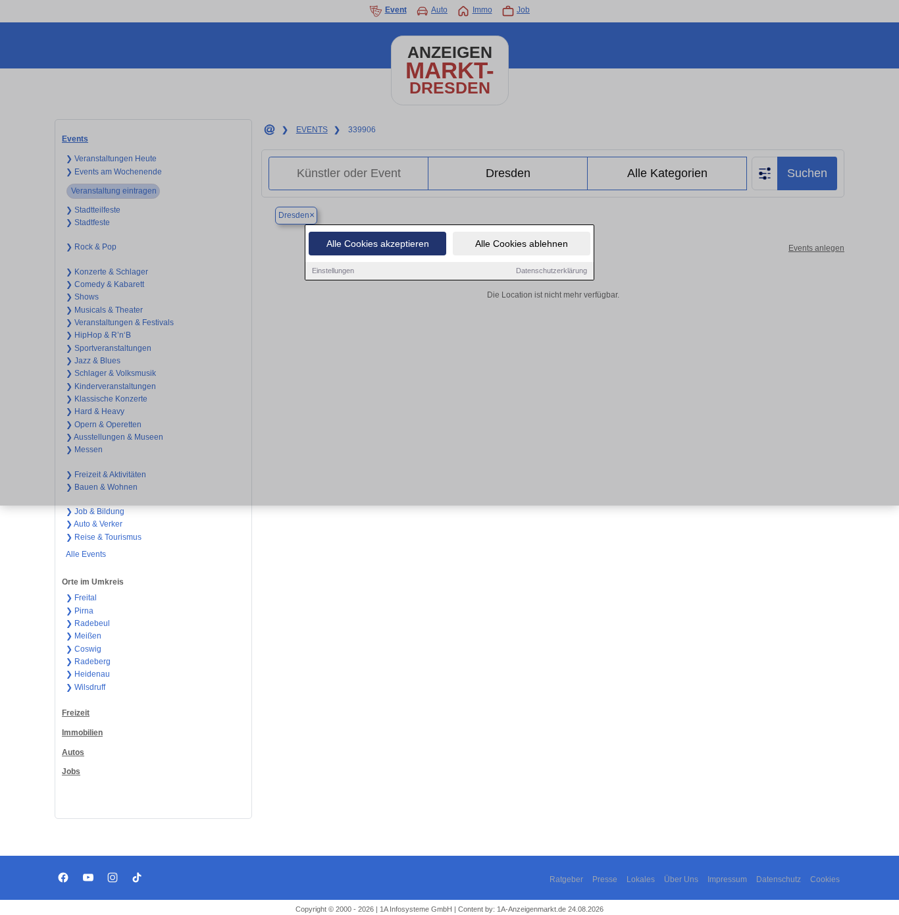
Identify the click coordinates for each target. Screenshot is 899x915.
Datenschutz (778, 879)
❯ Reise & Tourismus (103, 537)
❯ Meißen (83, 635)
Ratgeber (566, 879)
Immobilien (82, 732)
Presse (604, 879)
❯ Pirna (79, 610)
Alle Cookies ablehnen (521, 243)
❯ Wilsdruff (85, 687)
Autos (73, 752)
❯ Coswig (83, 649)
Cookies (825, 879)
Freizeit (76, 713)
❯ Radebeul (88, 623)
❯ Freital (81, 597)
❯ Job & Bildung (95, 511)
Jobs (71, 771)
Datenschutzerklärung (551, 270)
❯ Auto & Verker (94, 524)
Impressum (727, 879)
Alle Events (86, 554)
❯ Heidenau (88, 674)
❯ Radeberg (88, 661)
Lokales (641, 879)
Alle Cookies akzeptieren (377, 243)
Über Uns (681, 879)
